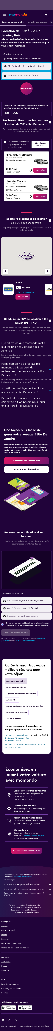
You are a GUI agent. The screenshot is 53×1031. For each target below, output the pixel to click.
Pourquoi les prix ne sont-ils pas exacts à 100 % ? (24, 894)
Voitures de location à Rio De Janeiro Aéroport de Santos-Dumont (25, 746)
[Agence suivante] (47, 271)
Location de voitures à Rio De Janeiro (25, 910)
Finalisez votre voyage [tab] (16, 712)
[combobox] (12, 54)
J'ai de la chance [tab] (13, 719)
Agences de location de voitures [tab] (21, 694)
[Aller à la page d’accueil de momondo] (18, 14)
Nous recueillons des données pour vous (24, 889)
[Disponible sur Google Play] (8, 1007)
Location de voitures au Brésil (29, 905)
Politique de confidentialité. (26, 641)
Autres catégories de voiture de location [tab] (24, 706)
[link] (40, 170)
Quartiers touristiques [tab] (16, 687)
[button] (5, 15)
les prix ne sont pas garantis (24, 876)
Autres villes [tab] (11, 700)
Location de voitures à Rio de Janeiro (25, 907)
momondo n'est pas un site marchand (22, 884)
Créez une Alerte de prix (33, 836)
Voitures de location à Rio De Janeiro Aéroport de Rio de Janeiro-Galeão (17, 738)
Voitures (12, 905)
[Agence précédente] (5, 271)
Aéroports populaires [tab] (15, 681)
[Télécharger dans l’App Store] (25, 1007)
